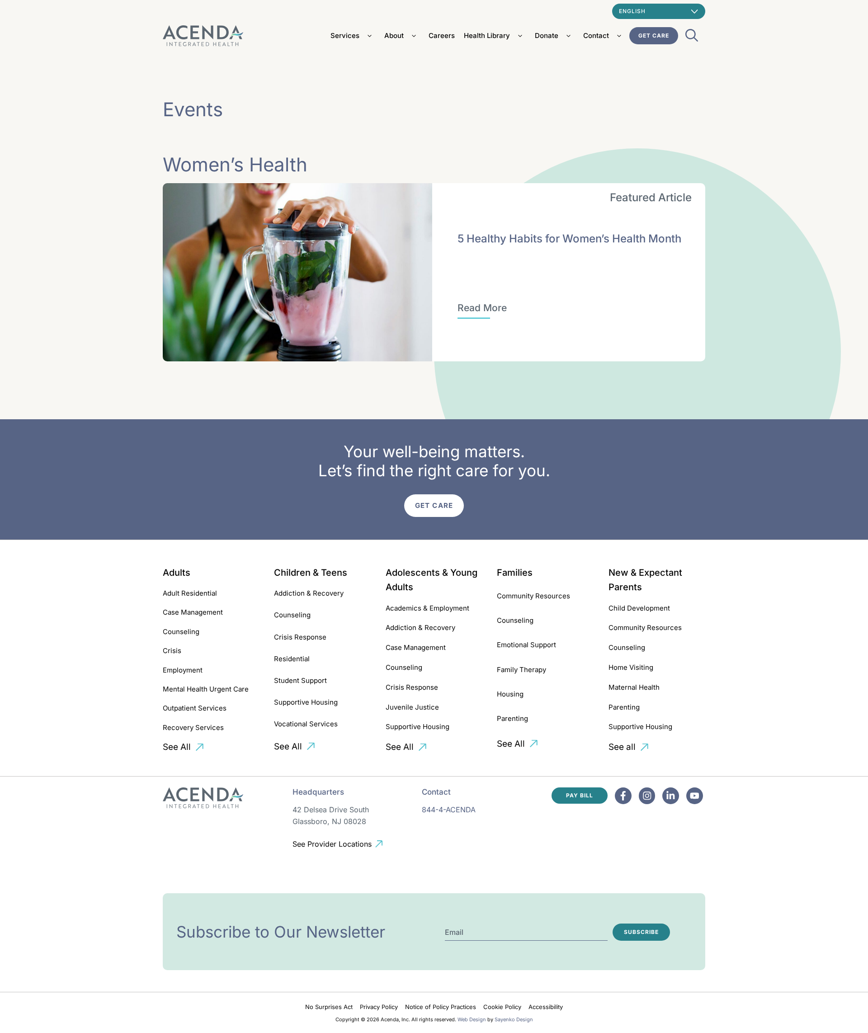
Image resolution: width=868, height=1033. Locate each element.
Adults (176, 572)
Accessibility (545, 1006)
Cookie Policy (502, 1006)
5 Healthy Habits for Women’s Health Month (569, 238)
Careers (442, 35)
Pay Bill (579, 795)
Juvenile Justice (412, 707)
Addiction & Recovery (309, 593)
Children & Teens (310, 572)
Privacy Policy (379, 1006)
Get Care (653, 35)
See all (622, 747)
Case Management (193, 612)
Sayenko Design (514, 1019)
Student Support (300, 680)
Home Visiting (631, 667)
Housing (510, 694)
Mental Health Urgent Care (206, 689)
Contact (596, 35)
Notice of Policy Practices (440, 1006)
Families (515, 572)
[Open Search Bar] (691, 38)
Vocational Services (306, 724)
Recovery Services (193, 727)
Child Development (639, 608)
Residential (292, 658)
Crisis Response (300, 637)
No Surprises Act (329, 1006)
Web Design (472, 1019)
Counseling (181, 631)
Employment (183, 670)
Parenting (512, 718)
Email (454, 932)
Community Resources (533, 596)
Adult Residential (190, 593)
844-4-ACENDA (449, 809)
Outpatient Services (194, 708)
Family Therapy (521, 669)
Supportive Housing (306, 702)
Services (344, 35)
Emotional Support (526, 644)
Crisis (172, 650)
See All (177, 747)
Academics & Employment (427, 608)
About (394, 35)
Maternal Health (634, 687)
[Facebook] (623, 795)
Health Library (487, 35)
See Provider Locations (332, 843)
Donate (546, 35)
